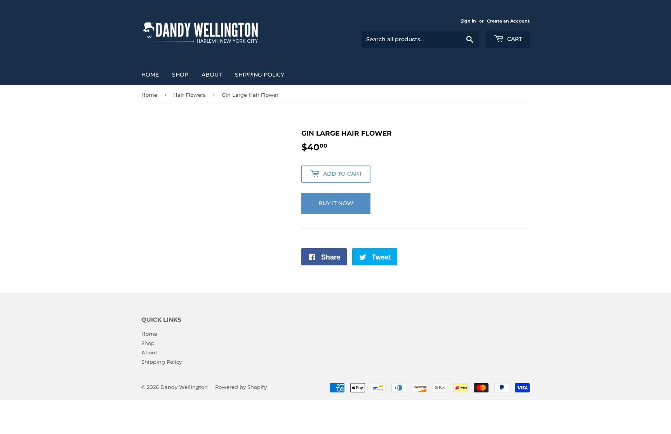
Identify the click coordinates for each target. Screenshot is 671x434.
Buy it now (335, 203)
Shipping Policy (259, 74)
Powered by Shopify (241, 387)
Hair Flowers (189, 95)
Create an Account (508, 21)
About (212, 74)
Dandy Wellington (184, 387)
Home (150, 74)
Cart (514, 38)
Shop (180, 74)
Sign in (468, 21)
